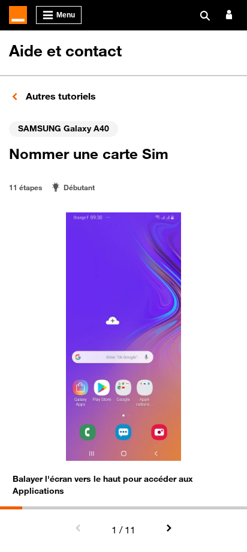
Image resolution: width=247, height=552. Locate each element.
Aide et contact (65, 50)
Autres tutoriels (59, 96)
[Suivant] (168, 528)
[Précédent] (78, 528)
